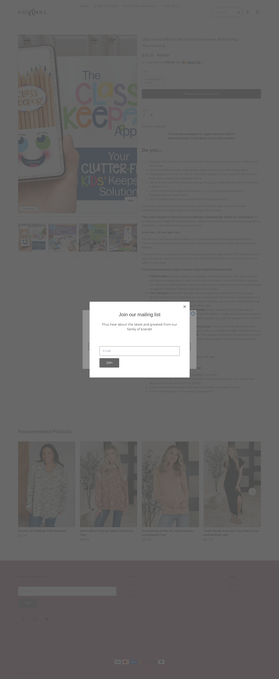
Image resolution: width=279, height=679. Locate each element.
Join (109, 362)
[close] (184, 306)
